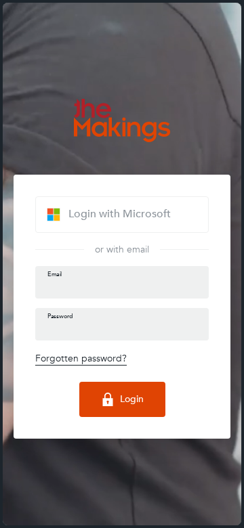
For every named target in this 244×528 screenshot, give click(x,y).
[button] (122, 214)
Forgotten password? (81, 358)
